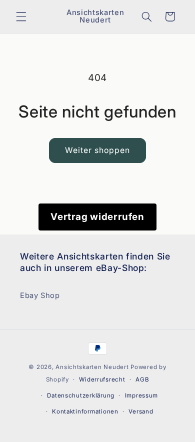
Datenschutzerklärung (80, 395)
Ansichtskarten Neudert (92, 367)
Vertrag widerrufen (97, 216)
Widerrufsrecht (102, 379)
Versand (140, 411)
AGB (142, 379)
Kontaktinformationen (85, 411)
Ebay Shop (40, 295)
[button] (21, 16)
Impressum (141, 395)
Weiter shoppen (97, 150)
